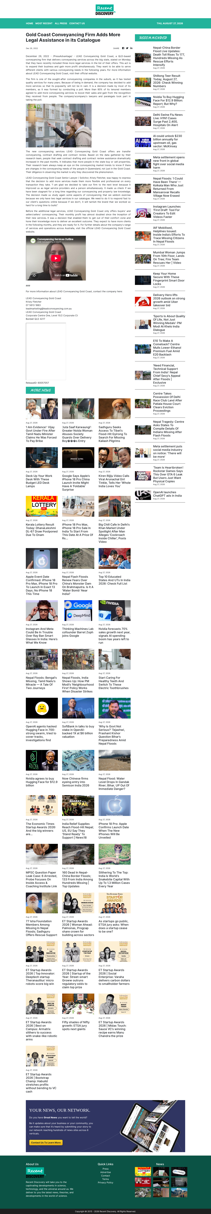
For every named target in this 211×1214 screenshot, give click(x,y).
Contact (105, 1175)
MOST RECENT (44, 23)
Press (106, 1168)
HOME (29, 23)
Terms (105, 1179)
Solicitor (84, 177)
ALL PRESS (61, 23)
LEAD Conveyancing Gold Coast (95, 56)
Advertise (105, 1172)
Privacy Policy (105, 1182)
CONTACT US (77, 23)
